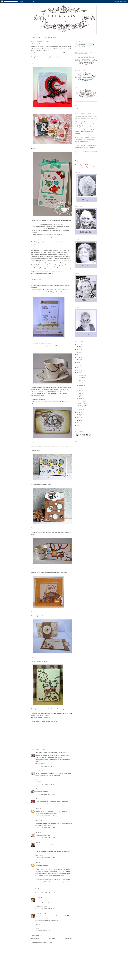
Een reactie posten (36, 935)
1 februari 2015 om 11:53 (45, 794)
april (80, 396)
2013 (78, 415)
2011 (78, 420)
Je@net (38, 808)
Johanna (38, 832)
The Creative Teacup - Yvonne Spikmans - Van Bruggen (51, 752)
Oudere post (69, 938)
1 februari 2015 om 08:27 (45, 766)
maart (80, 398)
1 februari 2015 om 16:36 (45, 858)
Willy (37, 789)
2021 (78, 357)
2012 (78, 417)
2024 (78, 349)
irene (37, 862)
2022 (78, 354)
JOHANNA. (67, 220)
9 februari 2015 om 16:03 (45, 892)
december (81, 375)
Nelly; (32, 63)
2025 (78, 347)
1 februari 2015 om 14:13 (45, 828)
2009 (78, 425)
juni (80, 390)
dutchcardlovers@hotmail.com (44, 226)
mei (80, 393)
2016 (78, 370)
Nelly (37, 842)
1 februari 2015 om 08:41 (45, 784)
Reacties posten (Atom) (45, 942)
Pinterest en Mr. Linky (50, 37)
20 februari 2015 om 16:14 (46, 931)
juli (80, 388)
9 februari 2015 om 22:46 (45, 909)
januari (81, 409)
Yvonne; (33, 148)
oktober (81, 380)
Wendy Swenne (40, 913)
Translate (88, 47)
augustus (81, 385)
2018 (78, 365)
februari (81, 401)
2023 (78, 352)
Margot (38, 799)
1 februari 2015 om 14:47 (45, 838)
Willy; (43, 399)
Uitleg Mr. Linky (36, 37)
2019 (78, 362)
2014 (78, 412)
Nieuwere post (35, 938)
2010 (78, 423)
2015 (78, 373)
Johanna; (33, 111)
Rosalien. (61, 242)
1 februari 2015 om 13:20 (45, 816)
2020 (78, 360)
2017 (78, 367)
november (81, 378)
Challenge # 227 (82, 406)
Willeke (38, 897)
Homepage (52, 938)
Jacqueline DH (39, 771)
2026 (78, 344)
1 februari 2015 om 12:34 (45, 804)
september (81, 383)
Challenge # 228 (82, 403)
